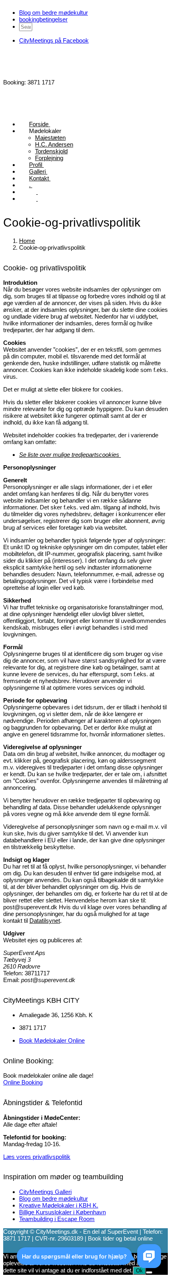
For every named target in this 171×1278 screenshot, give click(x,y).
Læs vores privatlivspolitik (36, 1156)
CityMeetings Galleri (45, 1191)
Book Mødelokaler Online (52, 1040)
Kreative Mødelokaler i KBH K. (58, 1205)
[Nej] (149, 1272)
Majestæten (50, 137)
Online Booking (23, 1082)
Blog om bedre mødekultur (53, 12)
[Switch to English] (33, 198)
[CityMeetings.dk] (33, 75)
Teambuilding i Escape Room (57, 1218)
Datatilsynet (44, 920)
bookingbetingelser (43, 19)
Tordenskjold (51, 151)
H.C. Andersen (54, 144)
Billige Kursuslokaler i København (62, 1212)
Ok (139, 1271)
